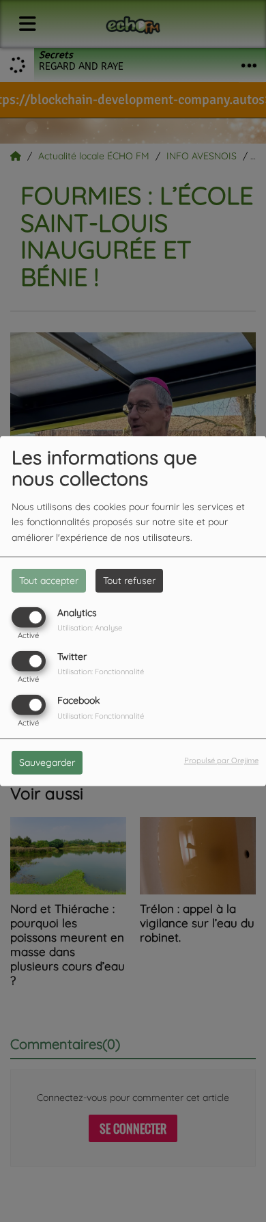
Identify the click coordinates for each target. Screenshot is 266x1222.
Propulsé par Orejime (221, 760)
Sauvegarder (47, 762)
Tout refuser (129, 580)
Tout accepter (48, 580)
